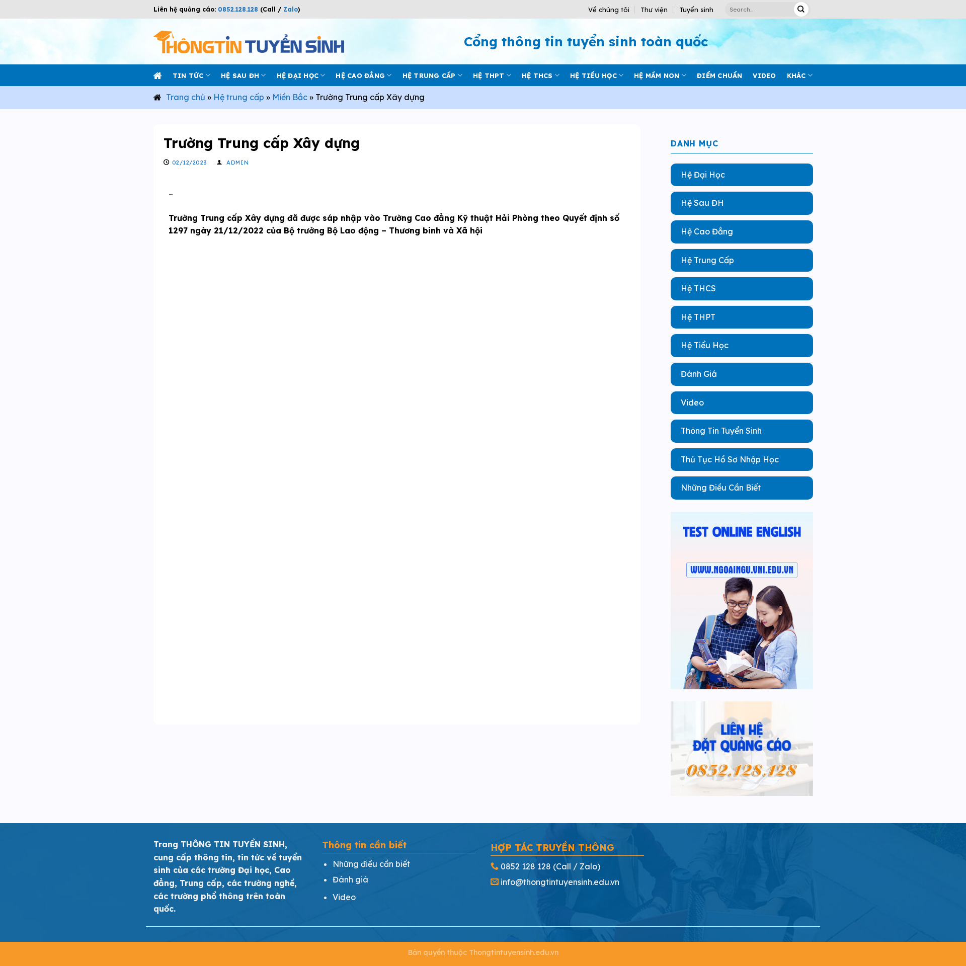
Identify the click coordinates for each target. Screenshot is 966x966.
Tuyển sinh (696, 10)
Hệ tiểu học (593, 75)
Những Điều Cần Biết (721, 487)
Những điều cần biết (371, 864)
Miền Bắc (289, 97)
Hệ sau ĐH (240, 75)
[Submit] (801, 9)
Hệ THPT (489, 75)
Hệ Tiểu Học (705, 345)
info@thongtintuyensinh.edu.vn (560, 882)
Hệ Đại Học (703, 175)
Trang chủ (185, 97)
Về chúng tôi (608, 10)
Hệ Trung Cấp (707, 260)
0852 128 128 (526, 866)
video (764, 75)
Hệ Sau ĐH (702, 203)
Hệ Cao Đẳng (707, 231)
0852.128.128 (238, 9)
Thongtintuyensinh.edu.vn (513, 952)
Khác (796, 75)
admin (237, 162)
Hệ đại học (298, 75)
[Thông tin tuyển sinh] (248, 41)
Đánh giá (350, 879)
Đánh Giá (699, 374)
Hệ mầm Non (657, 75)
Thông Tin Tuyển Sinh (721, 431)
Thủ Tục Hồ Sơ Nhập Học (730, 459)
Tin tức (188, 75)
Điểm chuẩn (720, 75)
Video (692, 402)
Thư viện (654, 10)
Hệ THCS (537, 75)
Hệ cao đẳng (360, 75)
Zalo (289, 9)
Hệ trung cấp (429, 75)
